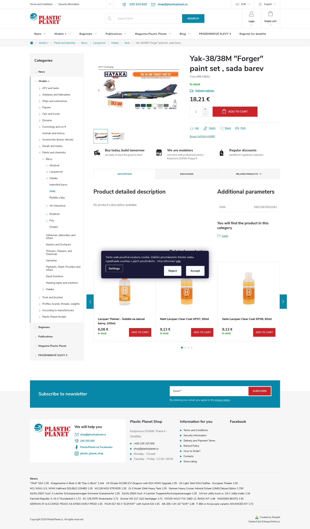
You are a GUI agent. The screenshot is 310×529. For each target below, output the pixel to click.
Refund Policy (191, 446)
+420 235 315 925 (144, 443)
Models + (44, 81)
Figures (46, 107)
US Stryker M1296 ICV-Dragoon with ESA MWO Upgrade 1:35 (141, 483)
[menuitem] (40, 34)
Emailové (54, 214)
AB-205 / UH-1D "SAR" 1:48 (178, 504)
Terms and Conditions (41, 4)
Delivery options (204, 90)
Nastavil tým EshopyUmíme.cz (264, 521)
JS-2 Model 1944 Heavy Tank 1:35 (147, 488)
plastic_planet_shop (91, 453)
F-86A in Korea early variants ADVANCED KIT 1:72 (224, 504)
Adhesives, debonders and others (60, 236)
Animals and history (53, 133)
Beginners (44, 327)
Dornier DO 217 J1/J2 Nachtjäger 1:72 (141, 498)
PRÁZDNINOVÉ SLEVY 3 (52, 355)
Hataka (53, 178)
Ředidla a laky (57, 197)
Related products (247, 174)
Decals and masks (52, 146)
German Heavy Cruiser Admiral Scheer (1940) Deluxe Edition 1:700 (206, 488)
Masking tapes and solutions (62, 283)
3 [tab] (188, 348)
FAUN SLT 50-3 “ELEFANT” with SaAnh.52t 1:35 (132, 504)
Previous (90, 301)
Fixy (52, 220)
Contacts (189, 456)
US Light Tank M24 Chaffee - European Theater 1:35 (208, 483)
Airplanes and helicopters (56, 94)
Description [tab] (125, 174)
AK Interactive (57, 205)
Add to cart (238, 112)
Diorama (47, 120)
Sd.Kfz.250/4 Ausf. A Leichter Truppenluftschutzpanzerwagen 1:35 (159, 493)
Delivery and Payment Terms (199, 440)
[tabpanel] (125, 301)
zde (178, 261)
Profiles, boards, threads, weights (61, 304)
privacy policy (222, 400)
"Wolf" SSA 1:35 (39, 483)
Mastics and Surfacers (58, 244)
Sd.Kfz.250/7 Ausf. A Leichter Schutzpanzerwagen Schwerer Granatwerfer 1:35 (75, 493)
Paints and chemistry (54, 152)
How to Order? (192, 451)
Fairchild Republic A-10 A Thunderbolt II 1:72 (55, 498)
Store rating (190, 461)
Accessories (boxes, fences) (57, 139)
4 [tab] (191, 348)
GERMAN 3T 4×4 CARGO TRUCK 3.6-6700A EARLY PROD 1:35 (66, 504)
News (41, 72)
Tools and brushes (52, 297)
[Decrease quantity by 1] (205, 114)
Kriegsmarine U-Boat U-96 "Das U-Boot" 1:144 (77, 483)
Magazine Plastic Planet (52, 346)
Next (283, 301)
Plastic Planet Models (54, 317)
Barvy (49, 159)
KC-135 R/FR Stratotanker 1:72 (100, 498)
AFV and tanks (50, 88)
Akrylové (54, 165)
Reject (172, 271)
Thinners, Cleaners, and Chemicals (59, 252)
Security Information (68, 4)
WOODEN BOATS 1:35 (230, 498)
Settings (114, 268)
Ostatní (54, 227)
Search (193, 18)
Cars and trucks (51, 114)
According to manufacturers (58, 310)
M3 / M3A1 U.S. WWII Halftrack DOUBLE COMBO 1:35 (61, 488)
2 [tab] (185, 348)
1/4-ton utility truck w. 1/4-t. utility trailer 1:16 (224, 493)
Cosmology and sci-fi (54, 127)
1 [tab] (182, 348)
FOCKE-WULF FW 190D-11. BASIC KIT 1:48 (190, 498)
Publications (45, 336)
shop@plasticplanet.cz (93, 434)
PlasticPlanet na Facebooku (96, 447)
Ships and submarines (54, 101)
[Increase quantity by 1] (205, 109)
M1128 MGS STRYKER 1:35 (110, 488)
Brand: (202, 136)
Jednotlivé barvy (58, 184)
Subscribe (260, 391)
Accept (195, 271)
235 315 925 (87, 441)
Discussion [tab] (186, 174)
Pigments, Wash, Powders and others (63, 268)
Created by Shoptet (270, 517)
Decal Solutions (54, 276)
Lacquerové (56, 171)
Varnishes (51, 260)
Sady (52, 191)
